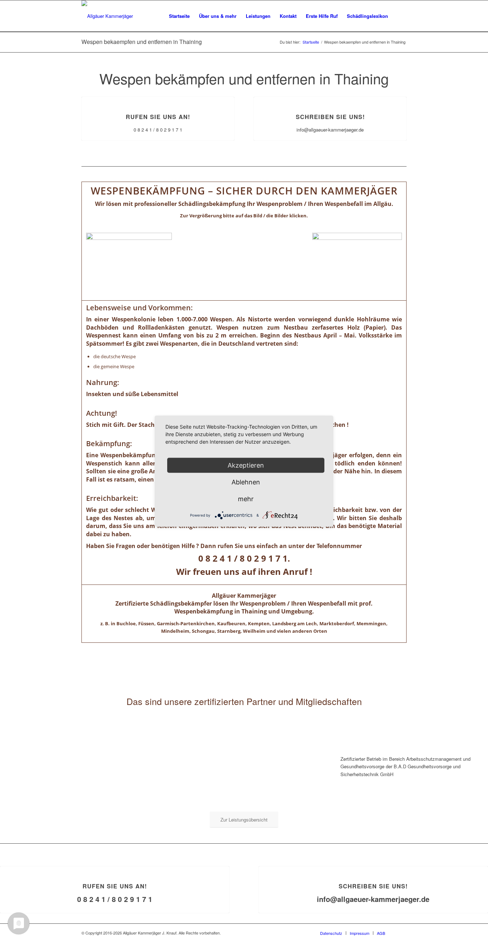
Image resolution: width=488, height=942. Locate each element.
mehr (246, 498)
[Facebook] (401, 932)
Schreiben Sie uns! (330, 117)
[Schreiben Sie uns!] (330, 97)
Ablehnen (245, 481)
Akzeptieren (246, 465)
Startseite (311, 42)
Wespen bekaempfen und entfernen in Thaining (141, 42)
